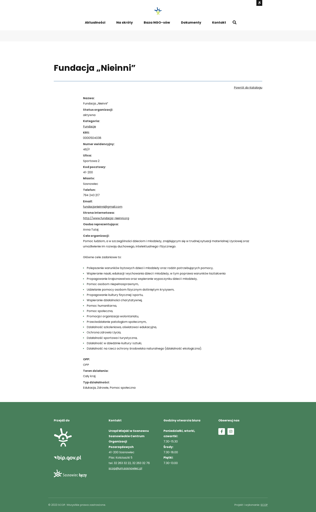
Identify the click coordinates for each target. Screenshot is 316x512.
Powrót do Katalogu (248, 87)
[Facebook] (221, 431)
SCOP (264, 505)
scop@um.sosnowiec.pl (125, 468)
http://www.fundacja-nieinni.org (106, 218)
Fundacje (89, 126)
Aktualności (95, 22)
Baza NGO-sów (157, 22)
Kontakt (219, 22)
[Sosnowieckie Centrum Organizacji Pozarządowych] (158, 11)
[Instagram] (230, 431)
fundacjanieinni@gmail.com (102, 207)
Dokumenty (191, 22)
